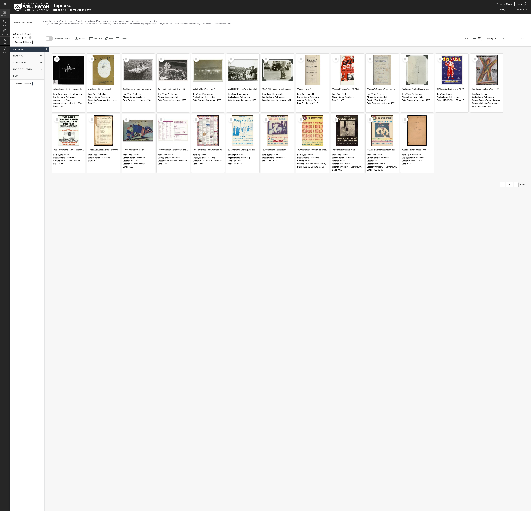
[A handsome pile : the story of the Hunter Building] (68, 70)
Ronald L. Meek (415, 161)
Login (5, 43)
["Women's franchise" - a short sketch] (382, 70)
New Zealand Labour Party (72, 161)
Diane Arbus (345, 164)
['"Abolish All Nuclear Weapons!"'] (487, 70)
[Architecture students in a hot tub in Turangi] (173, 70)
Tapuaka (520, 9)
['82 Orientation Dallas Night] (277, 130)
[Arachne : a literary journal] (103, 70)
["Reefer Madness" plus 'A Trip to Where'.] (347, 70)
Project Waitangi (138, 164)
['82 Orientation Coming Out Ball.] (243, 130)
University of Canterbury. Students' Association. (325, 164)
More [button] (4, 52)
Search (4, 25)
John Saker (66, 100)
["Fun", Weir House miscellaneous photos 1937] (277, 70)
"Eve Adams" (380, 100)
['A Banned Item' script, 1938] (417, 130)
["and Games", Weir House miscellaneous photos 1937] (417, 70)
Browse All (5, 16)
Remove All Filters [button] (23, 42)
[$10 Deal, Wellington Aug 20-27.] (452, 70)
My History (4, 34)
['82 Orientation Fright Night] (347, 130)
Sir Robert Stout (312, 100)
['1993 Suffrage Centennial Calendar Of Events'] (173, 130)
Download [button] (80, 38)
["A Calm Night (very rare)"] (208, 70)
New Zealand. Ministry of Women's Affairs (183, 161)
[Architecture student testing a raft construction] (138, 70)
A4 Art (238, 161)
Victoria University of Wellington (74, 103)
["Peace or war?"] (312, 70)
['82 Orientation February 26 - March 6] (312, 130)
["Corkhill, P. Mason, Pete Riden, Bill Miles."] (243, 70)
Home (5, 7)
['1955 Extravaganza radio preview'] (103, 130)
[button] (95, 38)
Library (502, 9)
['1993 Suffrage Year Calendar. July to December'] (208, 130)
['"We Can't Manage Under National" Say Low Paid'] (68, 130)
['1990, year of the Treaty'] (138, 130)
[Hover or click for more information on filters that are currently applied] (30, 37)
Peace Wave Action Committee (492, 100)
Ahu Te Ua (135, 161)
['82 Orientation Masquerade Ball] (382, 130)
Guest (509, 4)
